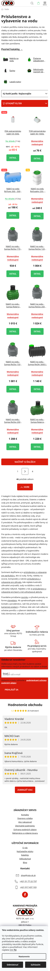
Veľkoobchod (25, 858)
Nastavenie (24, 956)
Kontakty (25, 814)
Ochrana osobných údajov (25, 829)
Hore (26, 487)
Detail (12, 157)
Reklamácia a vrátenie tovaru (25, 833)
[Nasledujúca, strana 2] (25, 471)
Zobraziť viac (25, 789)
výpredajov (12, 600)
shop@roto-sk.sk (28, 875)
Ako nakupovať (25, 822)
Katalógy (25, 855)
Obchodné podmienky (25, 825)
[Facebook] (25, 895)
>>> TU (13, 949)
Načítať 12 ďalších (25, 461)
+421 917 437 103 (28, 887)
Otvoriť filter (14, 103)
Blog (25, 862)
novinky (24, 597)
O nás (25, 847)
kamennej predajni (9, 607)
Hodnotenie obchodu (25, 704)
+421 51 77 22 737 (28, 881)
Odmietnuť (12, 964)
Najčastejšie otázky (25, 851)
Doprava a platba (25, 818)
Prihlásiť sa (11, 689)
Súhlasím (35, 964)
